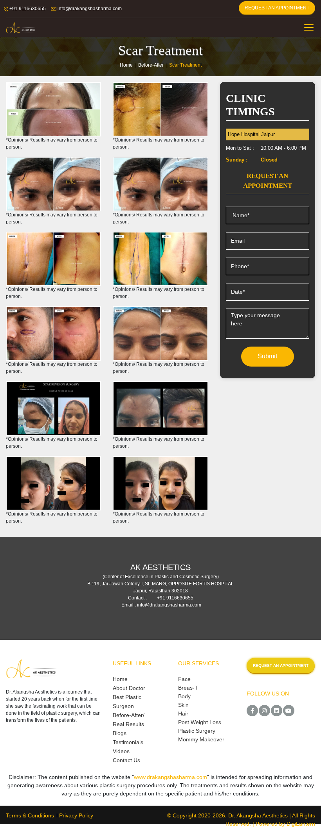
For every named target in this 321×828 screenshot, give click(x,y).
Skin (183, 705)
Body (184, 696)
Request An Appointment (277, 8)
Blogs (119, 733)
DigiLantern (301, 824)
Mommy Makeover (201, 739)
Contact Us (126, 760)
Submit (267, 356)
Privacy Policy (76, 815)
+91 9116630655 (27, 8)
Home (126, 65)
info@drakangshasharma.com (89, 8)
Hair (183, 713)
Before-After (151, 65)
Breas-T (188, 688)
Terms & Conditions (30, 815)
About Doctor (129, 688)
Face (184, 679)
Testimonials (128, 742)
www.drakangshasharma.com (170, 777)
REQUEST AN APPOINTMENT (280, 665)
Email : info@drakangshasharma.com (161, 605)
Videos (121, 751)
